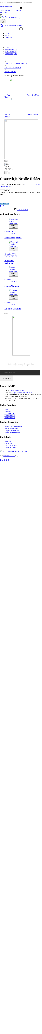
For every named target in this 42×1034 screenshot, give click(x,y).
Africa (6, 409)
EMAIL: (7, 392)
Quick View (13, 226)
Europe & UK (9, 414)
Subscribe (5, 378)
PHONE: (7, 390)
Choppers (7, 231)
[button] (1, 462)
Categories (8, 37)
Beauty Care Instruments (13, 426)
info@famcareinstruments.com (21, 392)
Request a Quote (11, 54)
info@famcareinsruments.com (10, 10)
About (7, 35)
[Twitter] (2, 206)
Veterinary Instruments (12, 433)
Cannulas (7, 254)
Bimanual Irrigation (9, 261)
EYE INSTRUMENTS (12, 68)
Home (7, 33)
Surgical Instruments (11, 430)
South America (9, 416)
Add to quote (4, 204)
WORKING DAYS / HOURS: (15, 399)
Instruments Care (11, 50)
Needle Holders (10, 72)
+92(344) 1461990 (17, 390)
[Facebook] (0, 206)
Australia (7, 412)
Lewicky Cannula (12, 309)
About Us (7, 441)
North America (9, 418)
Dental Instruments (11, 428)
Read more (13, 223)
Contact (5, 12)
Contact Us (9, 48)
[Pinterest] (3, 206)
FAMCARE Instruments (9, 456)
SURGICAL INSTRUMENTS (15, 64)
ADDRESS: (8, 395)
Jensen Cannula (11, 286)
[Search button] (3, 21)
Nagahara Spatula (13, 237)
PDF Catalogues (10, 52)
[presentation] (5, 163)
